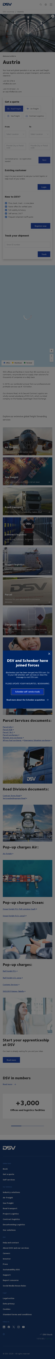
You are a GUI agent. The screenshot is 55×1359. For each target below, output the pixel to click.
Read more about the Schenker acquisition (26, 700)
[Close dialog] (49, 653)
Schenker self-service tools (27, 691)
